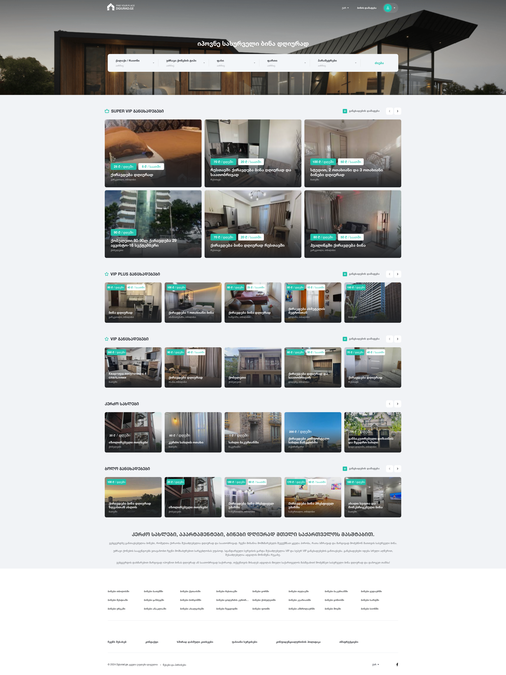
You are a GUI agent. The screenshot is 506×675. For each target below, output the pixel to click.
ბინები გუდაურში (371, 591)
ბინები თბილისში (118, 591)
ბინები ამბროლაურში (302, 608)
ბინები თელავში (299, 591)
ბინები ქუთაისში (190, 591)
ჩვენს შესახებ (117, 641)
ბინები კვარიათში (300, 599)
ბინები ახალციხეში (192, 608)
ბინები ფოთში (261, 608)
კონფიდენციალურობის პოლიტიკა (298, 641)
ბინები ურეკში (116, 608)
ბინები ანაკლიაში (155, 608)
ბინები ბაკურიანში (336, 591)
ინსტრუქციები (348, 641)
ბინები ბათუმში (153, 591)
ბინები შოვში (333, 608)
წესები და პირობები (174, 664)
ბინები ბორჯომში (190, 599)
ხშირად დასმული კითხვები (195, 641)
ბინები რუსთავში (226, 591)
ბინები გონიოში (334, 599)
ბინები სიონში (370, 608)
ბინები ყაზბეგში (154, 599)
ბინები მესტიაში (118, 599)
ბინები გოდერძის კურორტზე (233, 599)
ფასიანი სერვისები (244, 641)
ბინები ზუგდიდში (227, 608)
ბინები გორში (260, 591)
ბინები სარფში (370, 599)
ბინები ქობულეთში (264, 599)
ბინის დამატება (367, 7)
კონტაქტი (151, 641)
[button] (397, 111)
